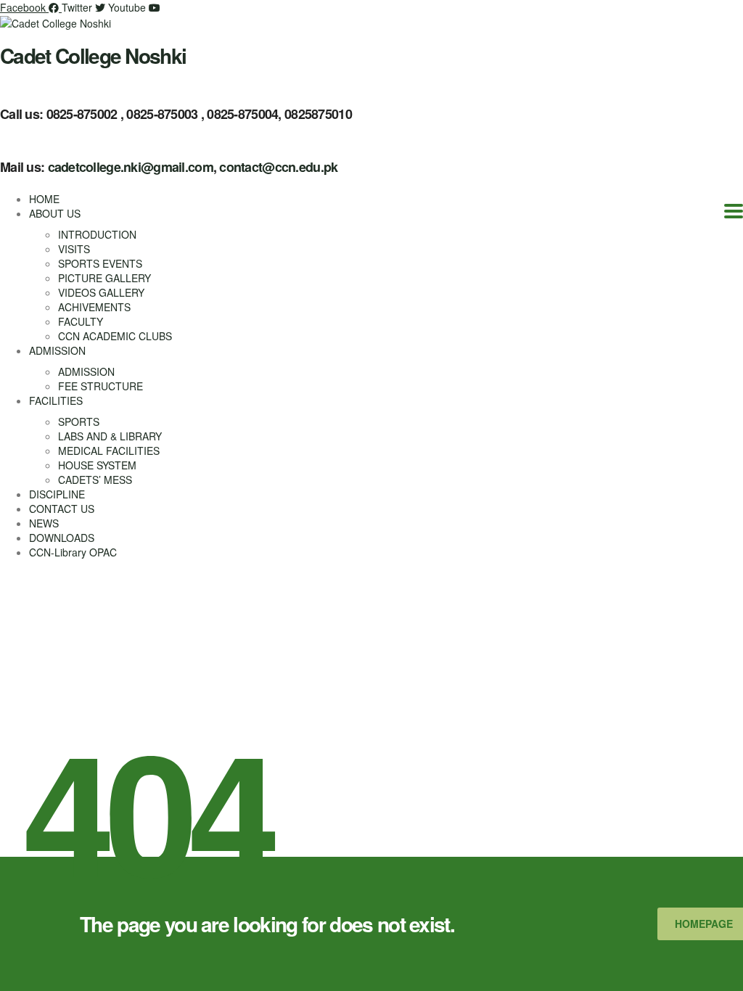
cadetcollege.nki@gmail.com (130, 166)
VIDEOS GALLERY (101, 292)
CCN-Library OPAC (73, 552)
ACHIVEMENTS (94, 307)
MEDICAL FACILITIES (109, 450)
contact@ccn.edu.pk (278, 166)
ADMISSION (57, 350)
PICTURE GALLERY (104, 278)
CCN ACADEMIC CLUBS (115, 336)
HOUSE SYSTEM (97, 465)
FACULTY (80, 321)
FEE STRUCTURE (100, 386)
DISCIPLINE (57, 494)
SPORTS (78, 421)
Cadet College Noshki (93, 55)
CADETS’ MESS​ (95, 479)
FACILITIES (56, 400)
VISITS (74, 249)
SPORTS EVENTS (100, 263)
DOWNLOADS (61, 537)
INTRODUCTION (97, 234)
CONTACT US (61, 508)
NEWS (44, 523)
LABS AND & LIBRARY (110, 436)
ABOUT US (55, 213)
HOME (44, 199)
